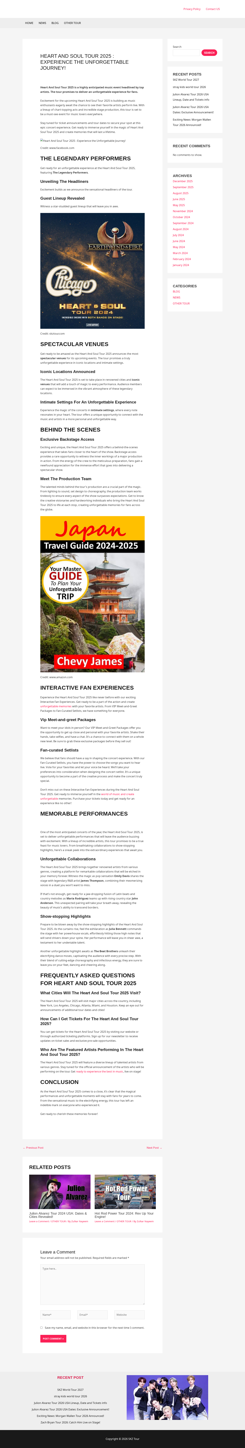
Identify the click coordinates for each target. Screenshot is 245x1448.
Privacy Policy (192, 9)
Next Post (154, 1148)
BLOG (55, 23)
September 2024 (183, 223)
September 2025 (183, 187)
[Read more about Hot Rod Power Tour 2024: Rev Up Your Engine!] (125, 1191)
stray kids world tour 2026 (189, 87)
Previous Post (33, 1148)
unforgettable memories (56, 706)
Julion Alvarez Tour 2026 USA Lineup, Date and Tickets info (70, 1403)
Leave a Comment (39, 1221)
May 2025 (179, 205)
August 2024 (180, 229)
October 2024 (181, 217)
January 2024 (181, 265)
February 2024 (182, 259)
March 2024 (180, 253)
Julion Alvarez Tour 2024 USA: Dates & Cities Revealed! (58, 1215)
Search (177, 47)
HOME (29, 23)
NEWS (42, 23)
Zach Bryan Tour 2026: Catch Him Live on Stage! (70, 1422)
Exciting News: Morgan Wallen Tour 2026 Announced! (70, 1416)
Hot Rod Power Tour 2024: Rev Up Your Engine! (124, 1215)
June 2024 (179, 241)
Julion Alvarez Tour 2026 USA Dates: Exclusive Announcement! (70, 1409)
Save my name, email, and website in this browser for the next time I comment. (94, 1328)
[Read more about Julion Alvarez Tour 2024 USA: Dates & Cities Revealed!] (59, 1191)
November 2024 (183, 211)
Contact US (213, 9)
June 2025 (179, 199)
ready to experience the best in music (99, 1071)
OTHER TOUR (72, 23)
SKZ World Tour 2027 (186, 80)
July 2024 (178, 235)
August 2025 (180, 193)
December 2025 (183, 181)
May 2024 (179, 247)
